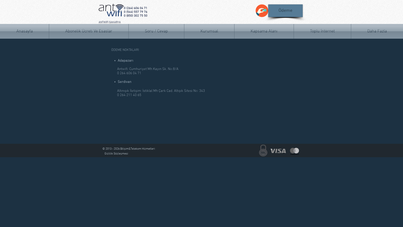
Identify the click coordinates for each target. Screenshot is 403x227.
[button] (377, 31)
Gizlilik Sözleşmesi (116, 154)
